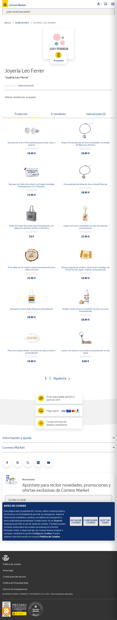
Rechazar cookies (76, 521)
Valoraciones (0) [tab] (96, 114)
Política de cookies (12, 564)
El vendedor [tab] (58, 114)
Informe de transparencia (15, 589)
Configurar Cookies (90, 521)
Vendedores (22, 23)
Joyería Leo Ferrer (44, 23)
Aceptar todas (105, 521)
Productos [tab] (21, 114)
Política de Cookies (50, 536)
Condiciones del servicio (14, 576)
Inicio (7, 23)
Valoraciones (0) (26, 85)
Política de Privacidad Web (15, 583)
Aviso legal (8, 570)
